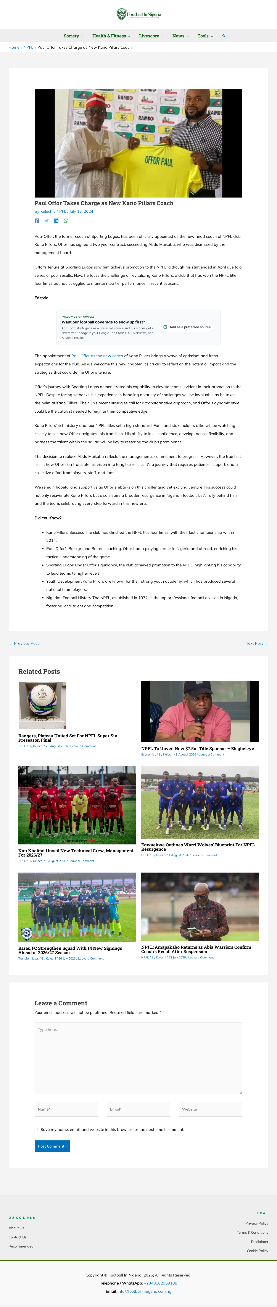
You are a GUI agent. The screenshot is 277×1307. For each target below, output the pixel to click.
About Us (16, 1227)
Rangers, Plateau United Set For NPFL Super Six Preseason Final (67, 738)
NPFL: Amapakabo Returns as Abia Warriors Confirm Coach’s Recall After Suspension (196, 949)
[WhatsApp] (66, 220)
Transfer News (28, 958)
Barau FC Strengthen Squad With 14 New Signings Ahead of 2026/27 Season (70, 950)
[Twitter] (46, 220)
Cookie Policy (257, 1250)
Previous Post (24, 643)
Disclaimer (259, 1241)
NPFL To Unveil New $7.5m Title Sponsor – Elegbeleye (197, 748)
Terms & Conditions (252, 1232)
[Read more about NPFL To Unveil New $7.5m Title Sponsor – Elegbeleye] (200, 711)
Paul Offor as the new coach (97, 355)
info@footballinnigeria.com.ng (144, 1291)
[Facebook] (37, 220)
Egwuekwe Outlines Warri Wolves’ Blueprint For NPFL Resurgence (198, 847)
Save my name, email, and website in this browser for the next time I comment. (112, 1129)
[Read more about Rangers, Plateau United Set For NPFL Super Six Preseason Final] (42, 704)
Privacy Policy (256, 1223)
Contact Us (18, 1237)
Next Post (256, 643)
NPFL (61, 211)
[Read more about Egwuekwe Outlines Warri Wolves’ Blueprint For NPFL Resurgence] (200, 801)
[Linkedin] (56, 220)
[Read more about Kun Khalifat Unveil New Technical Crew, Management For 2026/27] (77, 804)
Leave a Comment (83, 746)
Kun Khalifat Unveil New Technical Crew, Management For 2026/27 (76, 853)
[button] (81, 35)
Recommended (21, 1246)
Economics (148, 754)
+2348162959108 (160, 1283)
